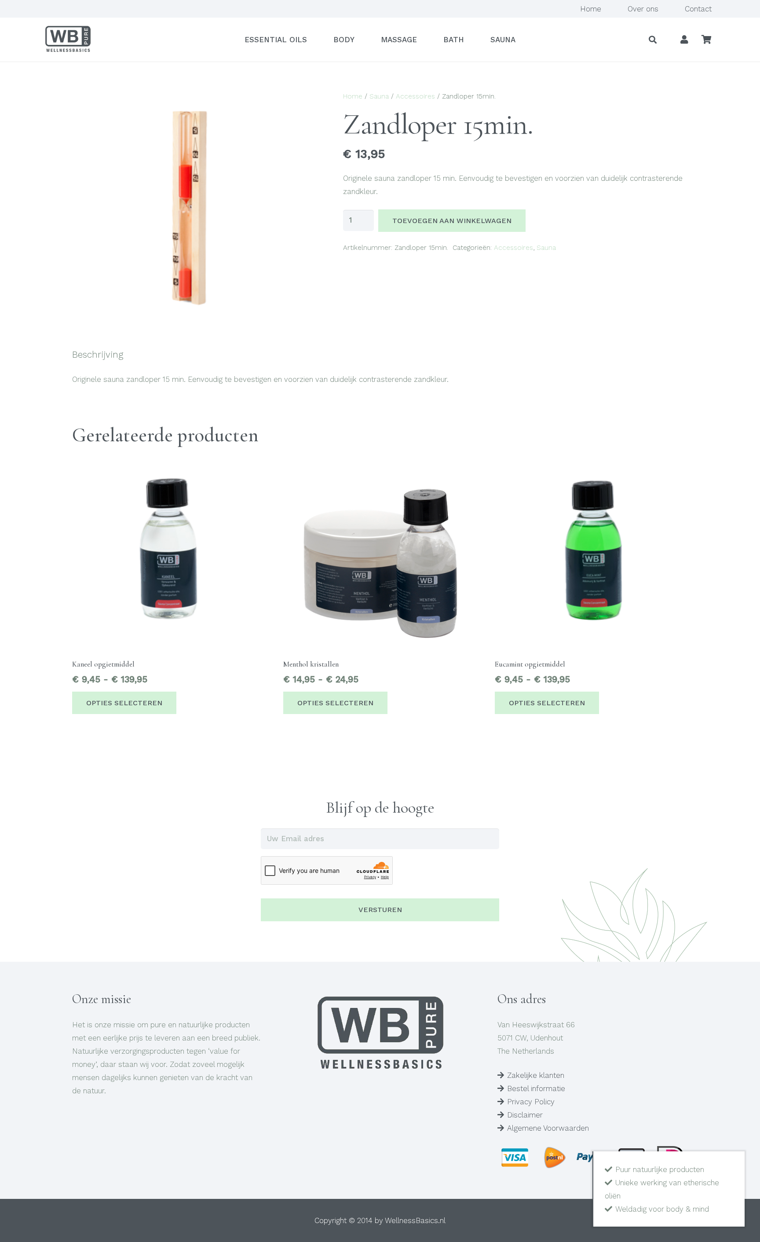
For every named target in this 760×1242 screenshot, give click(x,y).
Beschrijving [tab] (97, 354)
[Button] (684, 39)
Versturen (380, 909)
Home (352, 96)
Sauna (379, 96)
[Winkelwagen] (706, 40)
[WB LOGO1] (67, 39)
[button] (653, 40)
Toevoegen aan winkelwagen (452, 220)
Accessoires (415, 96)
